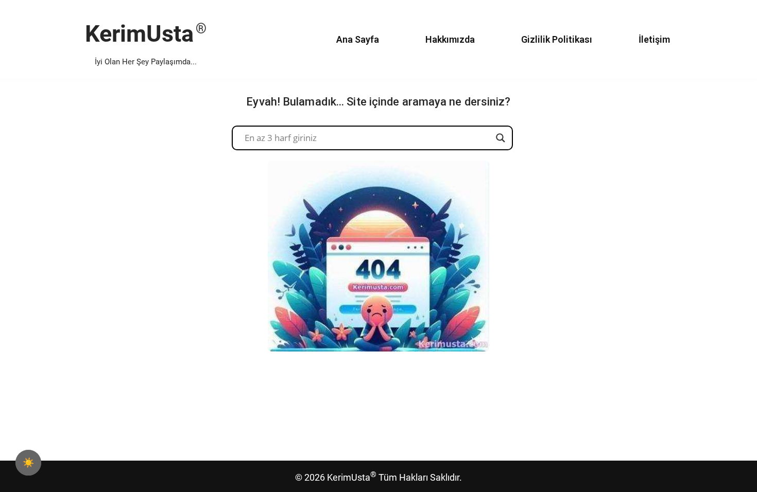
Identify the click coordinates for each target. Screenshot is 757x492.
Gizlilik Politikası (556, 39)
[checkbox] (28, 463)
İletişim (654, 39)
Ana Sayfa (357, 39)
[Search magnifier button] (500, 138)
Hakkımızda (450, 39)
